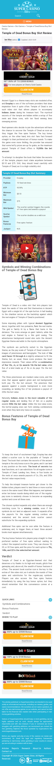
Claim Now (27, 89)
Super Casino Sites (26, 756)
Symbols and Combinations (16, 604)
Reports (15, 748)
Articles (5, 748)
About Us (37, 748)
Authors (47, 748)
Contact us (7, 751)
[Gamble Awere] (36, 760)
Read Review (27, 94)
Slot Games (20, 26)
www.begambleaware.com (11, 731)
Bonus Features (10, 608)
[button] (27, 248)
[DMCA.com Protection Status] (46, 760)
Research (26, 748)
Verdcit (6, 613)
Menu (29, 21)
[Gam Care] (29, 760)
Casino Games (8, 26)
